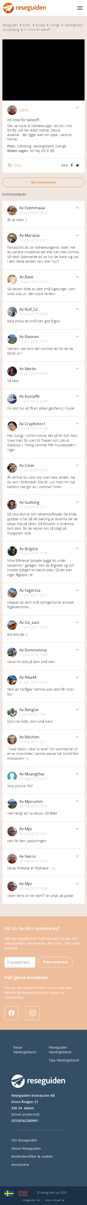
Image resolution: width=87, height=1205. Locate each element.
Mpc (28, 829)
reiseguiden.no (31, 1200)
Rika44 (30, 677)
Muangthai (34, 774)
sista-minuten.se (55, 1200)
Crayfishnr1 (35, 424)
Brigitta (31, 549)
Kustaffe (32, 396)
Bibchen (32, 737)
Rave (29, 277)
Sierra (23, 110)
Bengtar (32, 709)
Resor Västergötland (24, 1050)
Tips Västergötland (64, 1060)
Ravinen (32, 336)
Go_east (32, 622)
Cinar (29, 465)
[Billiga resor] (9, 1193)
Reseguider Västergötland (60, 1050)
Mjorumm (34, 801)
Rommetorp (36, 650)
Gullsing (32, 502)
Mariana (32, 235)
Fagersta (32, 590)
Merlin (30, 369)
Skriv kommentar (44, 182)
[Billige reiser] (23, 1193)
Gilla (17, 165)
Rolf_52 (31, 309)
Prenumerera (55, 962)
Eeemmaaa (35, 208)
